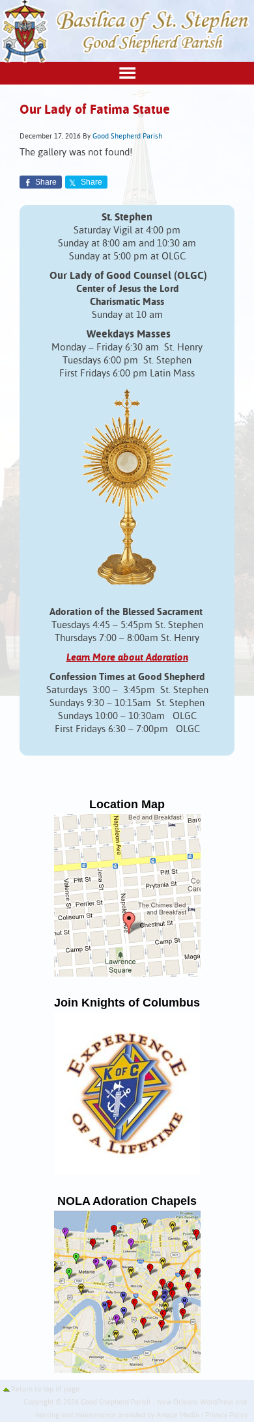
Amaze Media (177, 1415)
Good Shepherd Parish (127, 136)
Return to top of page (45, 1389)
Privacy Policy (226, 1415)
